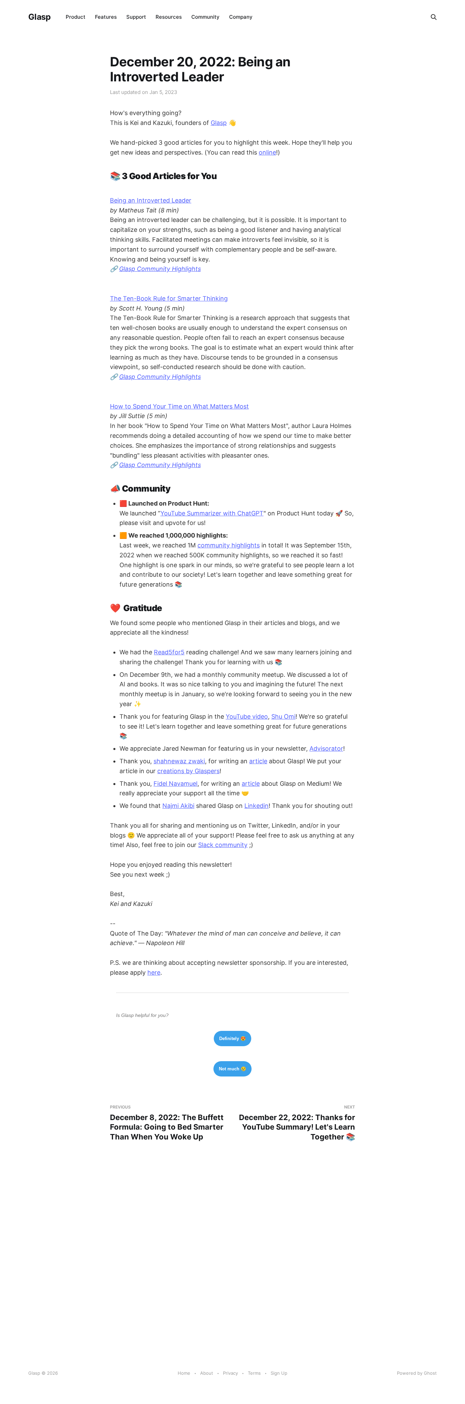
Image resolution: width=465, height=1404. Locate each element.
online (267, 152)
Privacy (230, 1373)
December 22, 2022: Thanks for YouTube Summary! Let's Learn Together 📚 (297, 1122)
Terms (254, 1373)
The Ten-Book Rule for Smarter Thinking (169, 298)
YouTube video (247, 716)
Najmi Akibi (178, 805)
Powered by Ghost (417, 1373)
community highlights (228, 545)
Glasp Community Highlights (160, 268)
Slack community (222, 844)
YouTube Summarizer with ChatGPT (211, 513)
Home (184, 1373)
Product (75, 17)
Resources (169, 17)
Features (106, 17)
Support (136, 17)
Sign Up (279, 1373)
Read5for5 (169, 652)
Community (205, 17)
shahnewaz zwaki (179, 761)
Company (241, 17)
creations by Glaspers (188, 771)
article (258, 761)
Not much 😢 (232, 1069)
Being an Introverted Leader (150, 200)
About (206, 1373)
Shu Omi (283, 716)
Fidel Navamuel (175, 783)
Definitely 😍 (232, 1038)
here (153, 972)
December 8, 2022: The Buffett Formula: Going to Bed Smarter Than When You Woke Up (167, 1122)
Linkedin (256, 805)
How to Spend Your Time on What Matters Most (179, 406)
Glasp (39, 17)
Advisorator (326, 748)
